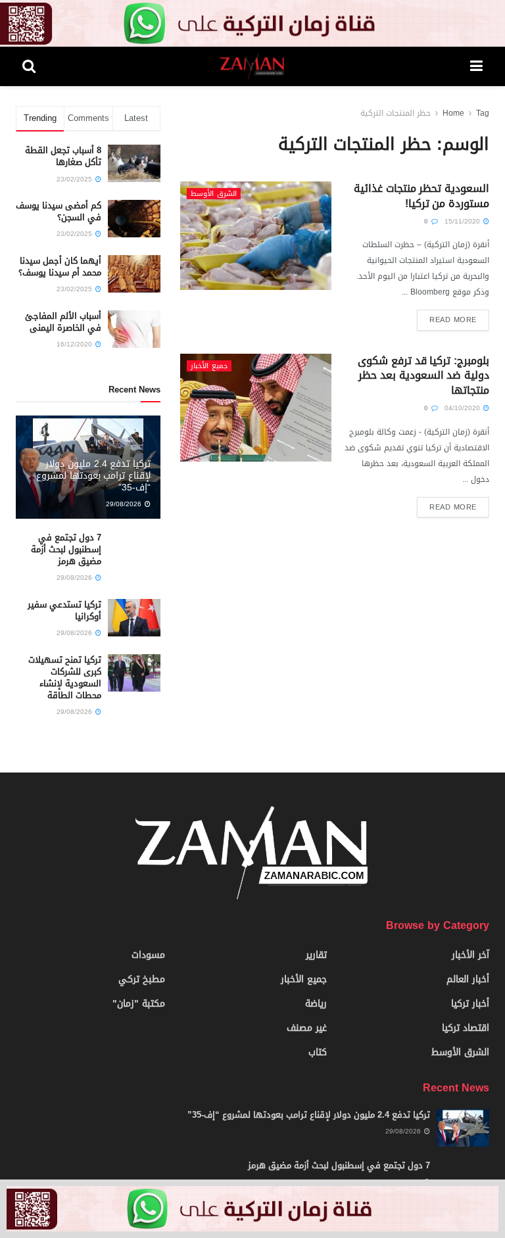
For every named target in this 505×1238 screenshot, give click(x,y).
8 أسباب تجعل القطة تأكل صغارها (63, 156)
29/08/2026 (124, 504)
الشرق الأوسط (214, 193)
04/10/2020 (463, 408)
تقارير (316, 955)
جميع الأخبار (209, 365)
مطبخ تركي (141, 979)
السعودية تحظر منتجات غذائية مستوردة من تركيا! (421, 195)
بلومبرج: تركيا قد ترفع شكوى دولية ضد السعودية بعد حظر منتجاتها (423, 375)
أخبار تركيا (470, 1003)
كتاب (317, 1052)
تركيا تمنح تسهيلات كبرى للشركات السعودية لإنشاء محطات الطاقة (64, 678)
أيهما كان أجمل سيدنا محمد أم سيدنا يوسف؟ (59, 266)
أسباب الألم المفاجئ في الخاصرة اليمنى (63, 322)
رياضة (316, 1003)
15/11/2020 (463, 221)
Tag (482, 113)
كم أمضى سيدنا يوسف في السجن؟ (58, 211)
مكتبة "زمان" (138, 1003)
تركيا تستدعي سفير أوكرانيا (64, 610)
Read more (453, 320)
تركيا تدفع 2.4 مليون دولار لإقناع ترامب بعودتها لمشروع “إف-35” (93, 475)
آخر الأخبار (470, 955)
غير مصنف (307, 1028)
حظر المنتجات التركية (395, 113)
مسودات (148, 955)
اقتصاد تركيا (465, 1028)
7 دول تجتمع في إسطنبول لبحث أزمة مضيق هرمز (66, 549)
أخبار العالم (467, 979)
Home (453, 113)
